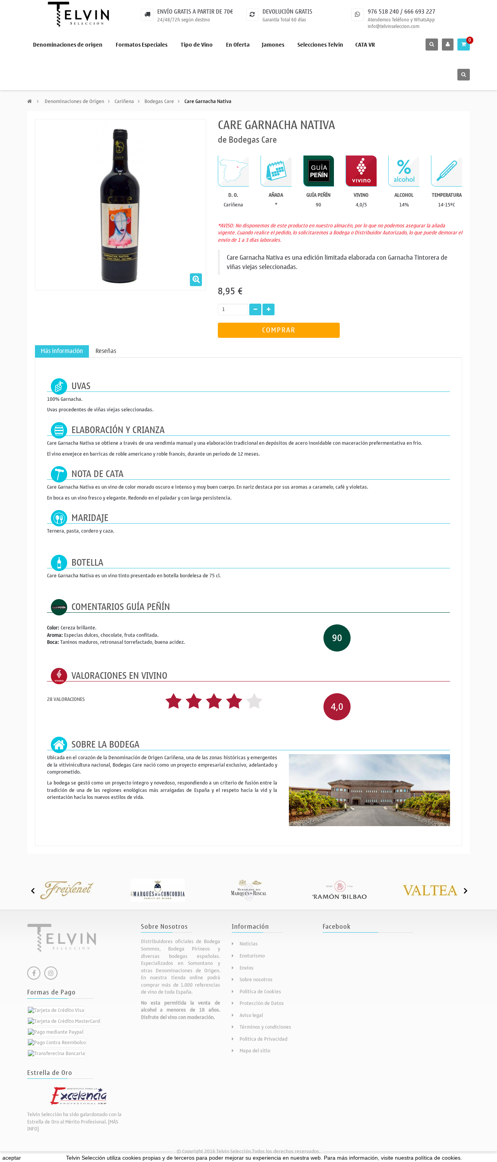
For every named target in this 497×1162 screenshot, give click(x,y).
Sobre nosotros (256, 979)
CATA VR (365, 45)
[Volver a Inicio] (29, 101)
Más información (62, 351)
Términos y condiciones (265, 1026)
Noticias (249, 943)
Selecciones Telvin (320, 45)
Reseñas (106, 351)
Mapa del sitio (255, 1050)
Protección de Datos (262, 1003)
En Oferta (238, 45)
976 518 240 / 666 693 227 (401, 12)
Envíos (247, 967)
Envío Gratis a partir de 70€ (195, 12)
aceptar (11, 1158)
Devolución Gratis (287, 12)
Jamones (273, 45)
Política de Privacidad (263, 1038)
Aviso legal (251, 1015)
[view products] (67, 889)
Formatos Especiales (141, 45)
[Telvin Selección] (78, 14)
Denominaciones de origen (68, 45)
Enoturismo (252, 955)
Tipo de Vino (197, 45)
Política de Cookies (260, 991)
